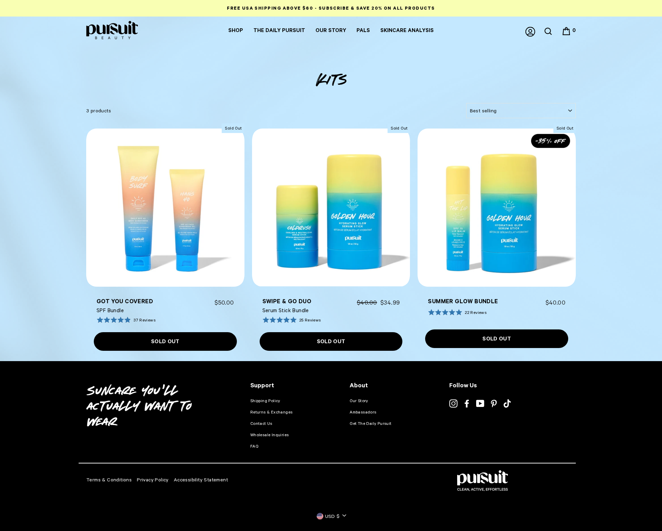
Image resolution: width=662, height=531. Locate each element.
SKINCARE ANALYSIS (407, 30)
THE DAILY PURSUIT (279, 30)
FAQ (254, 446)
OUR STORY (330, 30)
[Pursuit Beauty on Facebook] (467, 403)
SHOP (235, 30)
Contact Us (261, 423)
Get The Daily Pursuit (370, 423)
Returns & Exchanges (271, 412)
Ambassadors (363, 412)
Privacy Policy (153, 479)
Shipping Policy (265, 400)
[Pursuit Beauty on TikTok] (507, 403)
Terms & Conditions (109, 479)
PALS (363, 30)
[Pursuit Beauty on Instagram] (453, 403)
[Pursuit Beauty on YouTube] (480, 403)
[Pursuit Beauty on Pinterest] (494, 403)
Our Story (359, 400)
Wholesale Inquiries (269, 434)
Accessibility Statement (201, 479)
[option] (331, 8)
